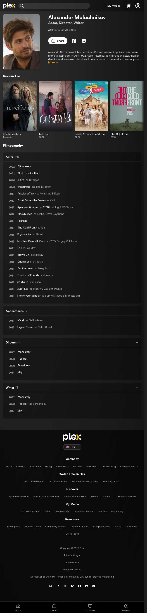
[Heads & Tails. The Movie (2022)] (91, 110)
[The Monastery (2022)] (20, 110)
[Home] (9, 5)
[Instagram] (83, 40)
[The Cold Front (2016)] (127, 110)
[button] (137, 5)
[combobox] (57, 6)
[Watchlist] (129, 5)
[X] (65, 586)
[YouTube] (93, 586)
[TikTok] (57, 586)
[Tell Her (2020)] (55, 110)
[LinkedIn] (86, 586)
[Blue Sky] (72, 586)
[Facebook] (73, 40)
